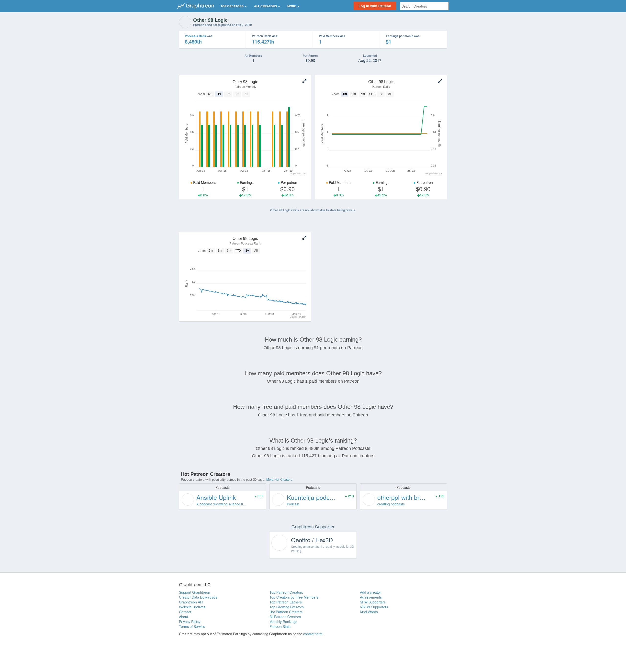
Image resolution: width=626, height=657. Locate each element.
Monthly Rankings (283, 621)
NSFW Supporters (374, 606)
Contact (185, 611)
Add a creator (370, 592)
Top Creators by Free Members (293, 597)
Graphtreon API (191, 602)
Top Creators (232, 6)
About (183, 616)
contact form (313, 633)
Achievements (371, 597)
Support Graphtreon (194, 592)
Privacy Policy (189, 621)
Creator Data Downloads (198, 597)
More (292, 6)
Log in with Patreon (374, 5)
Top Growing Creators (286, 606)
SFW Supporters (373, 602)
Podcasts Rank (195, 36)
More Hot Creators (279, 479)
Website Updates (192, 606)
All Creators (266, 6)
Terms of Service (192, 626)
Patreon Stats (280, 626)
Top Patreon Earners (285, 602)
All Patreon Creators (285, 616)
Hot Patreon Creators (285, 611)
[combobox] (424, 6)
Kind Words (369, 611)
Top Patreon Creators (286, 592)
